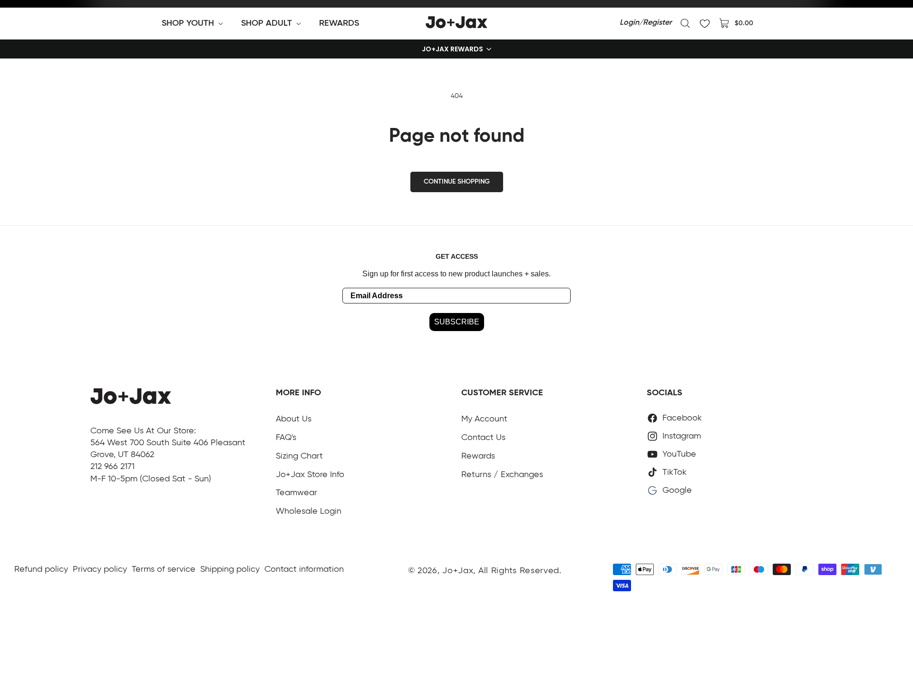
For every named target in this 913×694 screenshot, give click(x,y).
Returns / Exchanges (502, 474)
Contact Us (483, 437)
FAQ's (286, 437)
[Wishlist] (704, 23)
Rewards (478, 456)
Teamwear (296, 493)
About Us (293, 419)
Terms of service (163, 569)
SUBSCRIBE (456, 322)
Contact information (304, 569)
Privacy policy (100, 569)
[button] (194, 23)
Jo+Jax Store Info (310, 474)
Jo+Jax (457, 571)
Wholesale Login (308, 511)
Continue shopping (457, 181)
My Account (484, 419)
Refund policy (41, 569)
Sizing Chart (299, 456)
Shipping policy (230, 569)
